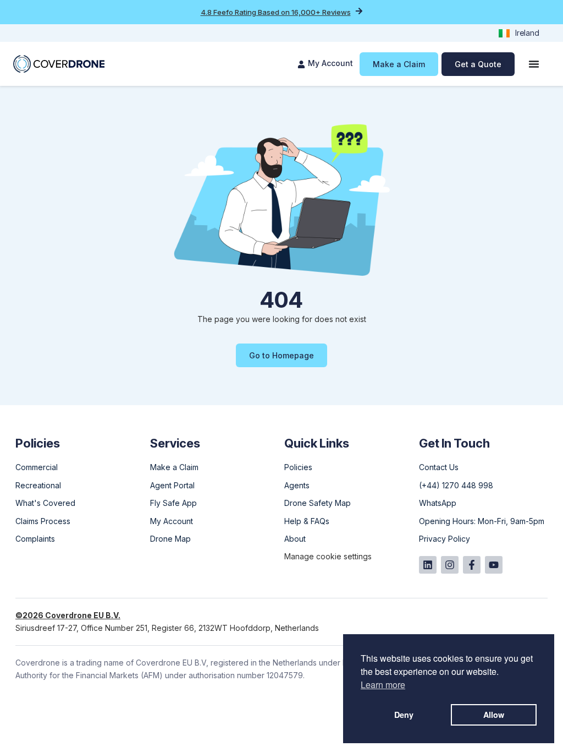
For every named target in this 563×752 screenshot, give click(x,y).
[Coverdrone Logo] (58, 63)
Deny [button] (403, 714)
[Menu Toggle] (533, 64)
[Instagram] (450, 565)
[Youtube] (494, 565)
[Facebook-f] (472, 565)
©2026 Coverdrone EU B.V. (67, 615)
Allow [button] (493, 714)
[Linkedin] (428, 565)
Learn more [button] (383, 684)
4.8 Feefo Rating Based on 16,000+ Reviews (276, 12)
